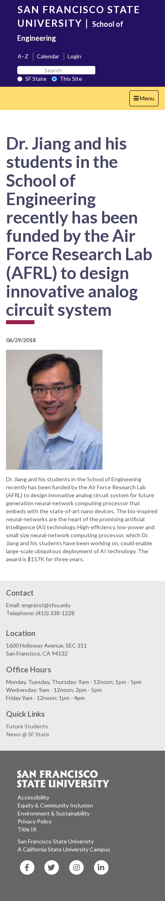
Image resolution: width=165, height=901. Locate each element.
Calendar (48, 56)
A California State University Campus (64, 849)
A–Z (23, 56)
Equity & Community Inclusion (55, 805)
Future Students (27, 726)
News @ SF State (27, 734)
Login (74, 56)
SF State (35, 78)
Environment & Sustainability (54, 813)
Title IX (27, 829)
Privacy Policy (35, 821)
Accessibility (33, 797)
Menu (146, 100)
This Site (71, 78)
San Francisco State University (56, 841)
